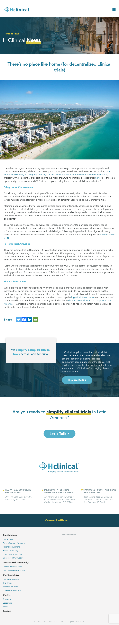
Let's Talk (57, 433)
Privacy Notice (69, 534)
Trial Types (7, 583)
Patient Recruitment (11, 547)
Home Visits (8, 539)
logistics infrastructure (82, 297)
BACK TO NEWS (12, 34)
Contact (7, 611)
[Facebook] (24, 319)
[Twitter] (18, 319)
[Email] (35, 319)
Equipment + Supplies (12, 554)
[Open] (114, 9)
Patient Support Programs (14, 543)
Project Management (12, 590)
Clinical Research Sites (12, 567)
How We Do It (76, 380)
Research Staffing (10, 550)
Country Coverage (11, 579)
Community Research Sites (14, 570)
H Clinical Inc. (56, 622)
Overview (7, 599)
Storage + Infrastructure (13, 558)
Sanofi (98, 177)
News (5, 606)
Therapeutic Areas (11, 587)
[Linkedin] (29, 319)
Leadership (7, 603)
